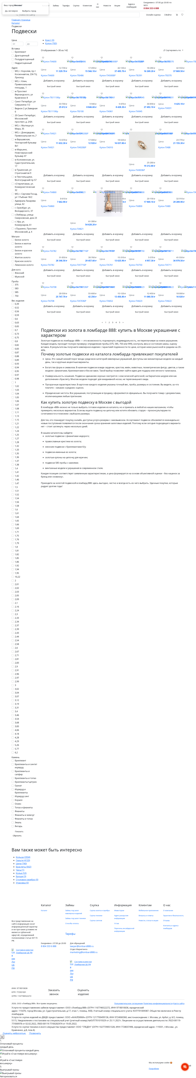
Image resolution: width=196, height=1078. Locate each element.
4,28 (17, 737)
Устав (116, 923)
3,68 (17, 722)
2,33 (17, 617)
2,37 (17, 625)
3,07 (17, 696)
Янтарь (18, 826)
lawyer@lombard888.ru (82, 946)
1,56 (17, 502)
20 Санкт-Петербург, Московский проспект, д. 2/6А (25, 118)
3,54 (17, 718)
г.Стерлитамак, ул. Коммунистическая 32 (25, 187)
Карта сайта (178, 1003)
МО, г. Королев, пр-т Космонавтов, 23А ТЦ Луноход (26, 74)
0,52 (17, 307)
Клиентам (87, 5)
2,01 (17, 584)
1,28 (17, 442)
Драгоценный (22, 55)
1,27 (17, 438)
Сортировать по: (173, 50)
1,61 (17, 513)
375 (16, 284)
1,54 (17, 498)
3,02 (17, 688)
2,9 (16, 666)
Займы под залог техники (75, 918)
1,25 (17, 434)
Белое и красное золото (23, 252)
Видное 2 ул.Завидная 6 (26, 110)
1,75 (17, 535)
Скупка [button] (76, 5)
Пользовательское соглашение (128, 1003)
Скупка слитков (96, 920)
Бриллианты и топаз (25, 778)
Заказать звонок (54, 992)
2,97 (17, 677)
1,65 (17, 520)
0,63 (17, 322)
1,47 (17, 483)
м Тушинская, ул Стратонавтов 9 (23, 171)
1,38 (17, 464)
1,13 (17, 416)
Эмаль (18, 822)
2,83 (17, 662)
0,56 (17, 311)
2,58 (17, 644)
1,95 (17, 573)
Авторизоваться (8, 1076)
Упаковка (22, 882)
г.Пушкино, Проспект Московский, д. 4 (26, 230)
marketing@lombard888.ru (83, 952)
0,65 (17, 326)
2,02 (17, 588)
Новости (107, 5)
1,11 (17, 412)
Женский (19, 272)
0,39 (17, 303)
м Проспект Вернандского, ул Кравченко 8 (24, 94)
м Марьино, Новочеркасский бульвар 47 (23, 152)
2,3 (16, 614)
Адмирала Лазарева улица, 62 (25, 202)
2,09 (17, 599)
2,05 (17, 595)
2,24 (17, 610)
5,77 (17, 748)
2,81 (17, 659)
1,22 (17, 427)
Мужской (19, 276)
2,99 (17, 681)
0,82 (17, 345)
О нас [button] (97, 5)
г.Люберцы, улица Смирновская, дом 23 (26, 216)
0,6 (16, 318)
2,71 (17, 655)
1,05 (17, 397)
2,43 (17, 632)
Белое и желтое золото (23, 245)
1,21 (17, 423)
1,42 (17, 475)
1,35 (17, 453)
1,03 (17, 389)
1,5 (16, 487)
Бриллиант (20, 51)
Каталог (44, 910)
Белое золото (22, 239)
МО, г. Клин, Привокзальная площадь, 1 (23, 84)
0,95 (17, 371)
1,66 (17, 524)
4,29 (17, 741)
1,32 (17, 445)
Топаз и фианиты (24, 807)
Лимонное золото (24, 264)
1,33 (17, 449)
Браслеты (23, 866)
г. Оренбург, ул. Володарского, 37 (24, 209)
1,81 (17, 550)
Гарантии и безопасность (173, 915)
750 (16, 295)
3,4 (16, 711)
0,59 (17, 315)
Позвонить (35, 1033)
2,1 (16, 602)
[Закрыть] (2, 1037)
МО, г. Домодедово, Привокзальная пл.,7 (26, 134)
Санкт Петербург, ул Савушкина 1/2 (25, 103)
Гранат (18, 785)
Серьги (23, 860)
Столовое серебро (27, 879)
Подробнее (154, 1068)
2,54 (17, 640)
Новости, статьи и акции (148, 920)
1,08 (17, 408)
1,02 (17, 386)
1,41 (17, 472)
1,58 (17, 505)
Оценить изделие (83, 992)
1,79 (17, 543)
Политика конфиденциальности (158, 1003)
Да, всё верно (11, 11)
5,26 (17, 745)
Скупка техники (96, 915)
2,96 (17, 674)
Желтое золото (23, 257)
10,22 (17, 576)
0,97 (17, 374)
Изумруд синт (22, 796)
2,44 (17, 636)
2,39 (17, 629)
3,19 (17, 703)
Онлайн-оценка (153, 14)
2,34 (17, 621)
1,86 (17, 561)
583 (16, 288)
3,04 (17, 692)
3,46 (17, 715)
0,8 (16, 341)
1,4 (16, 468)
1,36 (17, 457)
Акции (117, 5)
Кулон (51, 43)
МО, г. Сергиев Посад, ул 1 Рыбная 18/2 (26, 195)
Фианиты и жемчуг (25, 815)
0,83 (17, 348)
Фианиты (19, 811)
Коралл (18, 800)
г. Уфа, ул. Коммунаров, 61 (23, 223)
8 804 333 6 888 (151, 8)
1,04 (17, 393)
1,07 (17, 404)
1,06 (17, 401)
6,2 (16, 752)
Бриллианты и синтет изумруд (26, 766)
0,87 (17, 352)
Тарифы (66, 5)
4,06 (17, 730)
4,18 (17, 733)
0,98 (17, 378)
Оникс (18, 803)
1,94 (17, 569)
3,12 (17, 700)
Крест (49, 40)
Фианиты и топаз (24, 818)
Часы (20, 870)
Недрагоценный (23, 63)
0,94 (17, 367)
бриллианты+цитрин (26, 781)
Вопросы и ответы (146, 915)
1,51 (17, 490)
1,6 (16, 509)
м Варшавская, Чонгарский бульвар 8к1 (25, 142)
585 (16, 292)
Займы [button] (56, 5)
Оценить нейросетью (14, 1033)
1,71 (17, 531)
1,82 (17, 554)
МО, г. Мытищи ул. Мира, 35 (24, 127)
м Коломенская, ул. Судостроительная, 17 (25, 163)
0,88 (17, 356)
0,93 (17, 363)
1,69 (17, 528)
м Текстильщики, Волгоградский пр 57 (26, 178)
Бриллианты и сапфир (22, 773)
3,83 (17, 726)
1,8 (16, 546)
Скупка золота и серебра (100, 910)
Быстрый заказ (54, 86)
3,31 (17, 707)
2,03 (17, 591)
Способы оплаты (72, 923)
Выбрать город (29, 11)
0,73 (17, 333)
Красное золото (23, 261)
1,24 (17, 431)
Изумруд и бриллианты (21, 791)
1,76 (17, 539)
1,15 (17, 419)
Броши (21, 876)
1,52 (17, 494)
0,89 (17, 359)
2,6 (16, 647)
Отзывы (166, 920)
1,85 (17, 558)
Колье (21, 873)
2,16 (17, 606)
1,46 (17, 479)
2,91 (17, 670)
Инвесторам (119, 910)
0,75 (17, 337)
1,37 (17, 460)
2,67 (17, 651)
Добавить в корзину (54, 80)
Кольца (23, 857)
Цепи (21, 863)
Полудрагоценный (24, 59)
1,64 (17, 517)
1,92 (17, 565)
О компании (168, 910)
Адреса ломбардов (131, 5)
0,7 (16, 330)
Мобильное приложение (149, 910)
